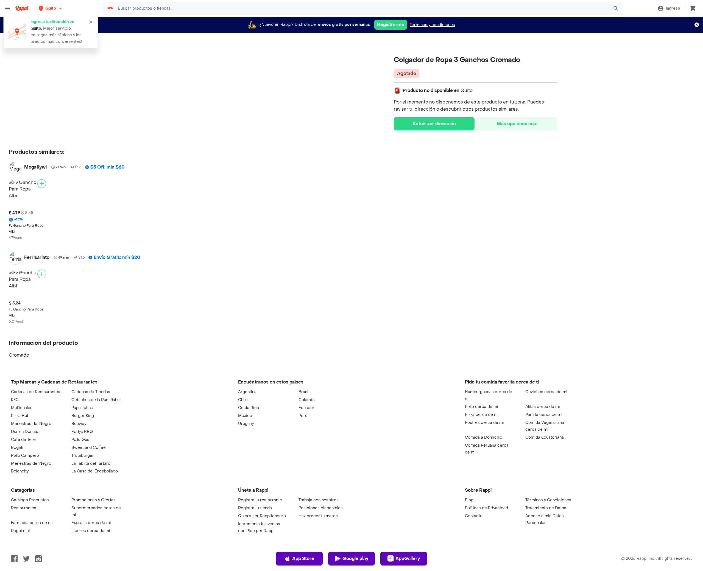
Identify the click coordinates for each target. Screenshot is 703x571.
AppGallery (407, 558)
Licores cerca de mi (90, 530)
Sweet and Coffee (88, 447)
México (245, 415)
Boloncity (20, 471)
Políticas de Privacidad (486, 508)
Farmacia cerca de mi (32, 522)
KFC (15, 399)
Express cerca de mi (91, 522)
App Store (303, 558)
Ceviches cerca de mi (546, 391)
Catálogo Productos (30, 500)
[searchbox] (362, 8)
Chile (243, 399)
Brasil (304, 391)
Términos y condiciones (432, 24)
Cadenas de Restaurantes (35, 391)
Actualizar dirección (434, 124)
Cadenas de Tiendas (90, 391)
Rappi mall (20, 530)
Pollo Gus (80, 439)
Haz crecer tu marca (318, 516)
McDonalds (21, 407)
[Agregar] (41, 183)
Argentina (247, 391)
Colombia (308, 399)
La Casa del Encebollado (94, 471)
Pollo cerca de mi (481, 406)
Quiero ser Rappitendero (262, 516)
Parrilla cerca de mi (543, 414)
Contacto (473, 516)
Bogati (17, 447)
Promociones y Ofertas (93, 500)
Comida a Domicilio (483, 437)
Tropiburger (82, 455)
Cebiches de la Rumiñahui (96, 399)
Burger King (82, 415)
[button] (51, 8)
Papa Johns (82, 407)
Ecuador (306, 407)
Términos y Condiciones (548, 500)
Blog (469, 500)
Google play (355, 558)
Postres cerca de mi (484, 422)
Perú (303, 415)
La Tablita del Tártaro (90, 463)
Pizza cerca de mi (482, 414)
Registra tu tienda (255, 508)
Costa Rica (248, 407)
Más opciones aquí (517, 124)
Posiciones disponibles (321, 508)
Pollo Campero (25, 455)
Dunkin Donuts (24, 431)
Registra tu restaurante (260, 500)
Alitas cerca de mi (542, 406)
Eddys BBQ (82, 431)
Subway (78, 423)
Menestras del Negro (31, 423)
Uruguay (246, 423)
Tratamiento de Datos (545, 508)
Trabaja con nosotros (319, 500)
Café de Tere (23, 439)
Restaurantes (23, 508)
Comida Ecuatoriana (544, 437)
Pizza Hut (19, 415)
